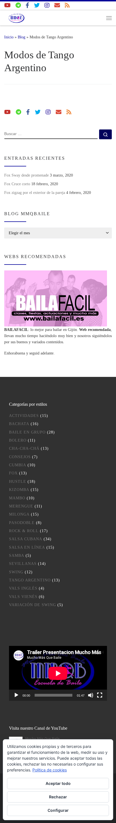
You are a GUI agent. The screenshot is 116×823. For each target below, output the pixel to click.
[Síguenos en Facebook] (27, 5)
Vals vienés (23, 597)
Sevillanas (23, 564)
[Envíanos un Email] (57, 5)
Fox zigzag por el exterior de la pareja (34, 192)
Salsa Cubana (25, 539)
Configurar (58, 810)
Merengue (21, 506)
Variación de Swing (32, 605)
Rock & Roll (24, 531)
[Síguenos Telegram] (18, 5)
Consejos (20, 457)
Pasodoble (22, 523)
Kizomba (19, 490)
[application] (58, 673)
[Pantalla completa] (99, 695)
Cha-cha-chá (24, 448)
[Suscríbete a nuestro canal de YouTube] (7, 5)
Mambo (17, 498)
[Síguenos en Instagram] (47, 5)
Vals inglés (23, 588)
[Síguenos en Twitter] (37, 5)
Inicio (9, 37)
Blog (21, 37)
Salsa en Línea (27, 547)
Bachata (19, 424)
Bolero (17, 440)
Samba (16, 555)
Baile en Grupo (27, 432)
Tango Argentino (30, 580)
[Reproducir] (16, 695)
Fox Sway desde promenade (26, 175)
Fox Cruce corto (17, 184)
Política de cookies (49, 770)
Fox (13, 473)
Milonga (19, 514)
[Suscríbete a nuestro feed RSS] (67, 5)
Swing (16, 572)
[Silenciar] (90, 695)
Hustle (17, 481)
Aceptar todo (58, 783)
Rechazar (58, 796)
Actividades (24, 416)
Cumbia (17, 465)
